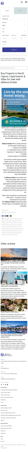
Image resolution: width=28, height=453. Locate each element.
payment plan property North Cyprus (12, 230)
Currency (24, 35)
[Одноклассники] (4, 216)
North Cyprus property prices (15, 228)
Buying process (4, 410)
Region (4, 22)
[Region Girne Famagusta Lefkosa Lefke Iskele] (14, 25)
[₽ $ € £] (23, 38)
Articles (2, 441)
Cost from (5, 35)
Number (4, 41)
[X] (7, 216)
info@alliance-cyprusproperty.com (8, 379)
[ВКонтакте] (2, 216)
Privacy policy (4, 447)
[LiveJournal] (11, 216)
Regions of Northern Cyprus (7, 397)
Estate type (5, 16)
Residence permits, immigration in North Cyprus (11, 415)
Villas (2, 402)
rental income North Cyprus (10, 234)
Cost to (14, 35)
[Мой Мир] (5, 216)
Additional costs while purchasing (8, 417)
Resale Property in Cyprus (6, 428)
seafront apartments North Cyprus (12, 232)
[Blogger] (9, 216)
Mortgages (3, 433)
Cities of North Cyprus (5, 392)
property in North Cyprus (11, 219)
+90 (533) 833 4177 (5, 368)
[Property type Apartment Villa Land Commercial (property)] (14, 19)
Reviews (2, 420)
